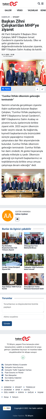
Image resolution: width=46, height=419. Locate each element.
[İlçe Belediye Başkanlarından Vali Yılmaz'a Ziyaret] (12, 238)
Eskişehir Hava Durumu (14, 367)
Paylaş (7, 89)
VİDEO (19, 10)
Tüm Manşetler (11, 375)
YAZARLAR (32, 10)
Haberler (6, 17)
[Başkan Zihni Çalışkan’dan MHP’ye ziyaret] (23, 72)
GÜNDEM (7, 387)
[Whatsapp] (23, 357)
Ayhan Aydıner (21, 214)
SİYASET (16, 17)
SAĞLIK (31, 392)
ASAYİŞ (27, 390)
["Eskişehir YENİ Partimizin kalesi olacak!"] (34, 260)
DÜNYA (21, 392)
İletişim (15, 397)
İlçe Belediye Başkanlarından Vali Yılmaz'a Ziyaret (9, 248)
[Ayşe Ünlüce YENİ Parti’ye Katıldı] (12, 279)
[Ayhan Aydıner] (7, 215)
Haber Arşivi (10, 380)
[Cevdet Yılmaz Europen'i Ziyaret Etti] (12, 260)
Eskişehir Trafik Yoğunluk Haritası (18, 370)
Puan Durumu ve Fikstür (14, 373)
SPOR (17, 390)
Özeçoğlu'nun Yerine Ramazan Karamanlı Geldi (34, 288)
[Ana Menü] (42, 3)
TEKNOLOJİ (30, 387)
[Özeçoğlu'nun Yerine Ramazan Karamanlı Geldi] (34, 279)
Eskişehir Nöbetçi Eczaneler (16, 365)
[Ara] (39, 3)
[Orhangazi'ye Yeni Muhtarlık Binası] (34, 238)
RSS (8, 408)
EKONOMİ (8, 390)
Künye (6, 397)
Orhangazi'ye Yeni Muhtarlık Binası (31, 247)
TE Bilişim (29, 416)
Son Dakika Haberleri (13, 378)
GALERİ (7, 10)
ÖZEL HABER (9, 392)
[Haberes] (10, 3)
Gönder (7, 323)
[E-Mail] (17, 219)
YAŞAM (40, 392)
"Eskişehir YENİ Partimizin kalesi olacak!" (34, 268)
